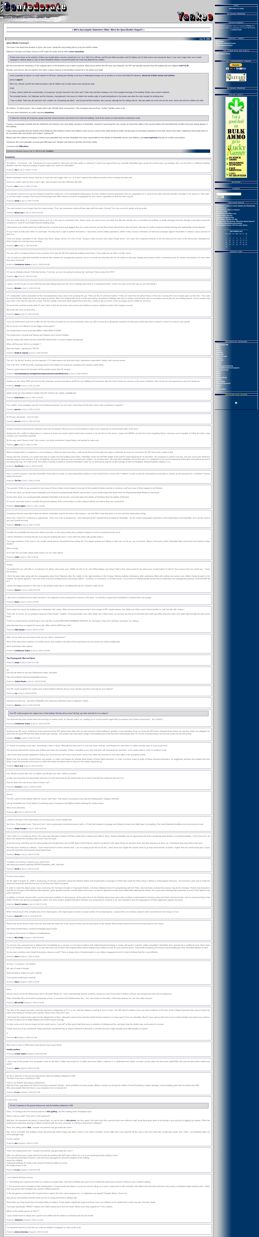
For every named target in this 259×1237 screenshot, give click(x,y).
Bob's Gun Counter (223, 54)
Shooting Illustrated (223, 383)
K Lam (17, 1092)
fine (29, 1127)
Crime (218, 348)
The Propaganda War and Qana (20, 658)
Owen (17, 982)
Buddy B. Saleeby (21, 353)
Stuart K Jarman (21, 904)
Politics (218, 379)
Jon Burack (19, 466)
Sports (218, 385)
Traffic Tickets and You (224, 215)
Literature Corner (222, 370)
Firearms (219, 358)
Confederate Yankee (22, 264)
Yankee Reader (20, 681)
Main (106, 30)
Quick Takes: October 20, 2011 (227, 219)
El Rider (18, 738)
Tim (16, 170)
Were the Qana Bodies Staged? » (127, 30)
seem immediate (76, 51)
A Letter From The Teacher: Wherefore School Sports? (235, 221)
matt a (17, 314)
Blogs (218, 346)
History (218, 362)
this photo (71, 1120)
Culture (218, 350)
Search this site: (221, 191)
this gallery (52, 1111)
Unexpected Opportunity (225, 217)
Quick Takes (220, 381)
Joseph (17, 386)
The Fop (18, 481)
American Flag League (236, 394)
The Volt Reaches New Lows (226, 213)
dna (16, 1143)
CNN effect (23, 146)
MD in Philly (19, 938)
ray (16, 693)
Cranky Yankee (20, 1054)
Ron (16, 186)
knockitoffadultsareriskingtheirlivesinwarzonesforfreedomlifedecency (41, 374)
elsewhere (49, 112)
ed (15, 812)
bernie (17, 869)
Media (218, 372)
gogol (17, 1068)
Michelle (18, 288)
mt (16, 1037)
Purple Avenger (21, 829)
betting (248, 26)
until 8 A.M (183, 66)
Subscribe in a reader (236, 8)
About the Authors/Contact (226, 43)
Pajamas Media (221, 377)
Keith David (19, 398)
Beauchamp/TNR (222, 345)
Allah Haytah (19, 630)
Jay (16, 276)
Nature (218, 373)
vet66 (17, 557)
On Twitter (220, 41)
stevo (17, 956)
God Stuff (219, 360)
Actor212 (18, 787)
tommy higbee (20, 506)
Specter (18, 590)
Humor (218, 364)
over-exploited (150, 137)
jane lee (18, 409)
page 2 (19, 80)
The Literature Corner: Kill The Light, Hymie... (232, 225)
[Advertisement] (236, 270)
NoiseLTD (18, 916)
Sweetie (18, 525)
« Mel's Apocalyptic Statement (87, 30)
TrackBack (49, 151)
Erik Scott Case (221, 356)
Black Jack (19, 766)
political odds (237, 30)
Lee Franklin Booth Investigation (228, 368)
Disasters (219, 352)
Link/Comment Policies (224, 45)
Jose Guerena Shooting (224, 366)
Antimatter (19, 1220)
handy (17, 201)
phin (16, 246)
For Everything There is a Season (228, 210)
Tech (218, 387)
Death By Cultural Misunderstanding (229, 223)
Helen (17, 602)
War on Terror (221, 389)
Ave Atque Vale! (221, 211)
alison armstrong (21, 1232)
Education (220, 354)
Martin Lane (19, 213)
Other (218, 375)
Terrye (17, 854)
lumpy (17, 663)
